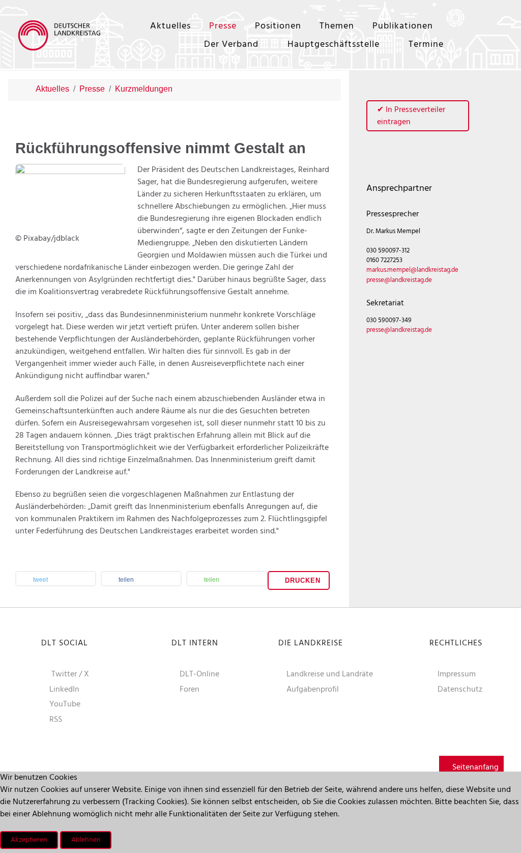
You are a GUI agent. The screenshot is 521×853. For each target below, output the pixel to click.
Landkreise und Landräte (329, 674)
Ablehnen (86, 840)
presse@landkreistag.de (399, 280)
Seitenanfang (474, 767)
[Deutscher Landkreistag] (61, 35)
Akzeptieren (29, 840)
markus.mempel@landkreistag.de (412, 270)
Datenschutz (460, 689)
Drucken (301, 580)
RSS (55, 719)
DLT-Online (199, 674)
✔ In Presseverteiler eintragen (411, 116)
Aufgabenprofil (312, 689)
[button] (55, 579)
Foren (189, 689)
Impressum (457, 674)
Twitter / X (70, 674)
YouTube (64, 704)
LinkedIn (64, 689)
